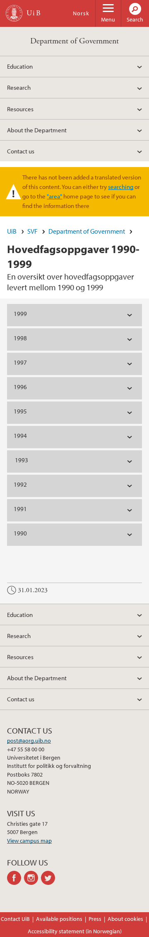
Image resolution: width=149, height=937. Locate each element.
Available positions (59, 919)
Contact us (20, 151)
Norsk (81, 13)
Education (20, 66)
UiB (12, 231)
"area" (54, 196)
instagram (32, 878)
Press (95, 919)
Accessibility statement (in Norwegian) (75, 931)
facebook (15, 878)
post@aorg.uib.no (29, 740)
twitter (49, 878)
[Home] (14, 13)
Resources (20, 109)
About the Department (37, 130)
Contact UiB (15, 919)
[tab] (74, 315)
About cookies (125, 919)
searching (120, 186)
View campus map (29, 840)
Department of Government (74, 41)
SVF (32, 231)
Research (19, 87)
